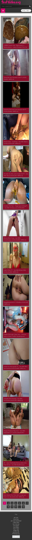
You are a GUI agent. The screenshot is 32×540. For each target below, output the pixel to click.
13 (23, 507)
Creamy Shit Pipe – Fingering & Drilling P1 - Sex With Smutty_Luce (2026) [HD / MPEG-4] (15, 207)
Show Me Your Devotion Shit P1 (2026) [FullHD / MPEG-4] (15, 78)
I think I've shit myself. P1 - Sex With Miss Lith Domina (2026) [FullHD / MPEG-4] (15, 367)
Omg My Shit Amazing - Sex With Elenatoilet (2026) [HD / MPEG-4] (13, 399)
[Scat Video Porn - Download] (11, 2)
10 (16, 507)
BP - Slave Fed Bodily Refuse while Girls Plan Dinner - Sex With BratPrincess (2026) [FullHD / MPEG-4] (15, 464)
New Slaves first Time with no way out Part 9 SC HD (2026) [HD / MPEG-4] (15, 496)
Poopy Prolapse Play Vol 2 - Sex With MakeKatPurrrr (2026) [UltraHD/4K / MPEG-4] (14, 432)
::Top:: (16, 514)
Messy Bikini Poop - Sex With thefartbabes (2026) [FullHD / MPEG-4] (15, 239)
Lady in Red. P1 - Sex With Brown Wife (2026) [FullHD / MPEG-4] (15, 271)
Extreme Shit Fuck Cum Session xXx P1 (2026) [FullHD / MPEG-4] (15, 110)
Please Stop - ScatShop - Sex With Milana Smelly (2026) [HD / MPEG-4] (16, 142)
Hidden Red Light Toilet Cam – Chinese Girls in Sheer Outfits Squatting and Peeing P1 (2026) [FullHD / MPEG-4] (15, 335)
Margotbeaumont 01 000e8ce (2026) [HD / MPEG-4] (16, 303)
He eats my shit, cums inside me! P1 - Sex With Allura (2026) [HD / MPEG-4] (16, 174)
